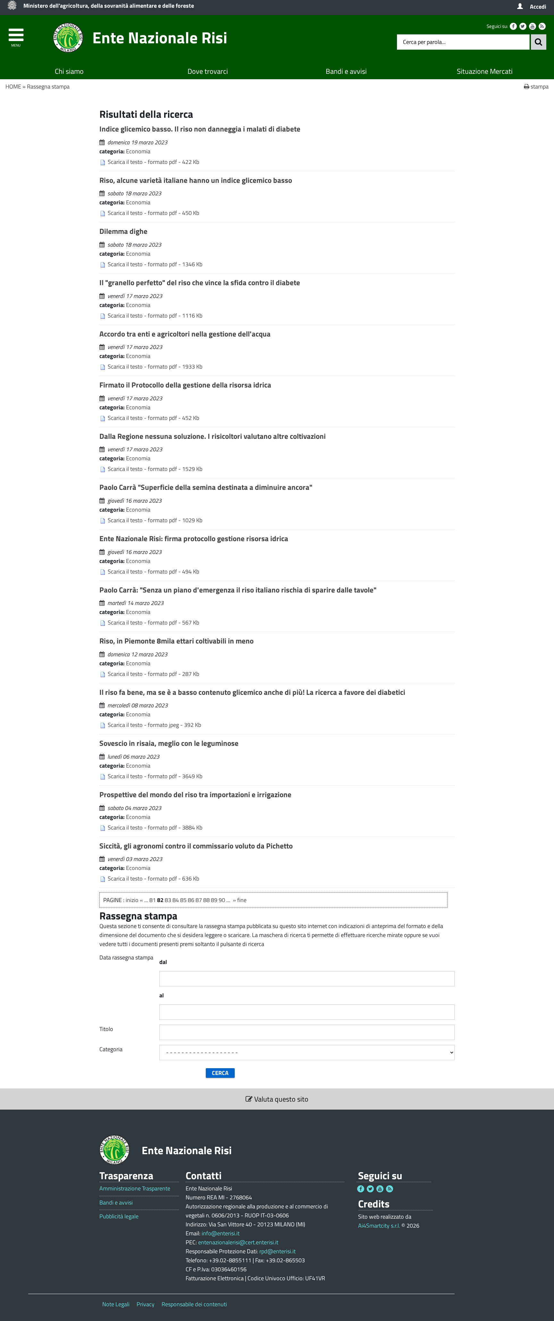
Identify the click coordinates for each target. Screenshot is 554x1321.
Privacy (146, 1304)
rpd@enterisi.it (277, 1251)
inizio (132, 900)
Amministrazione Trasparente (134, 1188)
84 (175, 900)
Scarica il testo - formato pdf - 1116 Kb (155, 315)
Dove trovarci (208, 71)
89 (214, 900)
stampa (539, 86)
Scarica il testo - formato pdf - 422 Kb (153, 162)
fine (242, 900)
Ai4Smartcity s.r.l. (379, 1225)
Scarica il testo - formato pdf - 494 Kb (153, 571)
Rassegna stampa (48, 86)
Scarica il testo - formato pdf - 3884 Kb (155, 827)
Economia (138, 151)
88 (206, 900)
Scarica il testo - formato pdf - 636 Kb (153, 878)
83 (168, 900)
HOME (13, 86)
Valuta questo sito (280, 1099)
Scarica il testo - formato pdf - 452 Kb (153, 417)
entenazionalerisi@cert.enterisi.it (238, 1242)
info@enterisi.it (220, 1233)
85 (183, 900)
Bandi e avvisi (346, 71)
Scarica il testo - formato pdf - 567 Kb (153, 622)
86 (191, 900)
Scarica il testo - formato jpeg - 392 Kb (154, 724)
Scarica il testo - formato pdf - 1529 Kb (155, 468)
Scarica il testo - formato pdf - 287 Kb (153, 673)
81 (152, 900)
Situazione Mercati (485, 71)
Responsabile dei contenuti (194, 1304)
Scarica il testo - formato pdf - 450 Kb (153, 213)
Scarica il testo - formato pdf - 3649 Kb (155, 776)
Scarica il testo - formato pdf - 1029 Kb (155, 520)
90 (222, 900)
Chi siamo (69, 71)
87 (199, 900)
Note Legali (116, 1304)
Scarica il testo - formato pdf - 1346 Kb (155, 264)
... (146, 900)
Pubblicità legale (118, 1216)
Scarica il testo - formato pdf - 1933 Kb (155, 366)
